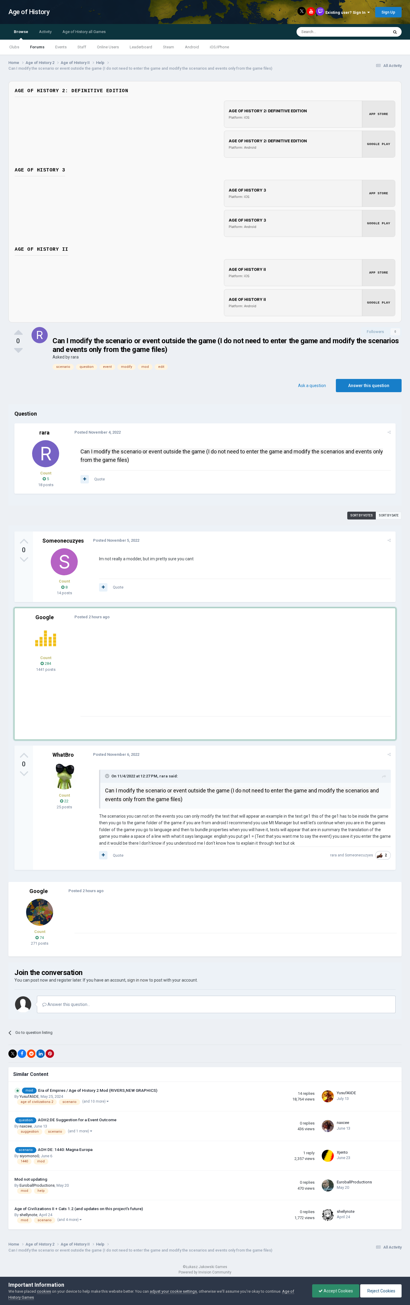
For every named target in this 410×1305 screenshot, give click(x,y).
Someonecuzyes (63, 540)
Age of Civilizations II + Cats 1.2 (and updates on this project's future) (78, 1208)
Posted (97, 432)
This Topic (371, 32)
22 (65, 801)
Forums (37, 47)
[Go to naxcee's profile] (328, 1126)
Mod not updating (30, 1179)
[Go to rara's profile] (40, 335)
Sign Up (388, 12)
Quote (99, 479)
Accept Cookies (338, 1290)
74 (41, 937)
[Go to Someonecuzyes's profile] (64, 561)
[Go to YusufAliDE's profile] (328, 1096)
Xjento (342, 1152)
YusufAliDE (29, 1096)
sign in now (137, 980)
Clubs (14, 47)
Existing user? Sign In (346, 12)
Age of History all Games (84, 31)
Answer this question (368, 385)
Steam (168, 47)
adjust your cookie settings (173, 1291)
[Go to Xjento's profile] (328, 1156)
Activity (45, 31)
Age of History (29, 12)
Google (44, 617)
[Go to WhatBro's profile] (64, 775)
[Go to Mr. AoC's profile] (45, 638)
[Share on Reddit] (31, 1053)
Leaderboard (141, 47)
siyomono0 (29, 1156)
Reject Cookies (380, 1290)
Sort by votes (361, 515)
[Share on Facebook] (22, 1053)
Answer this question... (68, 1004)
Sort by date (389, 515)
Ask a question (312, 385)
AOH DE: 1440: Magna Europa (65, 1149)
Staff (81, 47)
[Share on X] (12, 1053)
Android (192, 47)
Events (61, 47)
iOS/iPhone (219, 47)
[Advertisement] (189, 674)
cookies (44, 1291)
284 (47, 663)
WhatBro (63, 755)
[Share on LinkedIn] (40, 1053)
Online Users (108, 47)
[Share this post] (389, 432)
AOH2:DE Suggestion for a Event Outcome (77, 1119)
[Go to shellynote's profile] (328, 1215)
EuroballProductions (37, 1185)
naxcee (26, 1126)
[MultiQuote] (84, 479)
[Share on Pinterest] (50, 1053)
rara (75, 357)
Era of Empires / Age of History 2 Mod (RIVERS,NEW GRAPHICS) (97, 1090)
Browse (21, 31)
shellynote (28, 1215)
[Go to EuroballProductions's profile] (328, 1185)
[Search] (395, 32)
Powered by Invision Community (205, 1272)
